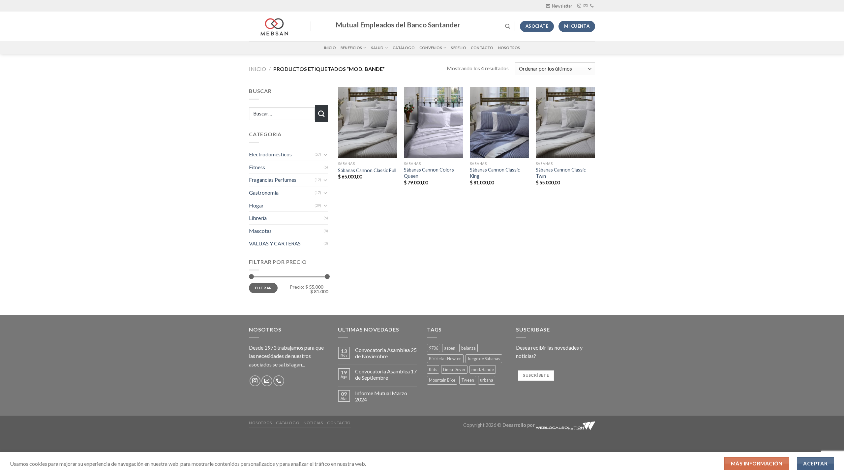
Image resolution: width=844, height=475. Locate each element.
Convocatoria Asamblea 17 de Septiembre (386, 374)
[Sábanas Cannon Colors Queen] (433, 122)
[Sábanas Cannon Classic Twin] (565, 122)
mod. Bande (482, 369)
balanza (468, 348)
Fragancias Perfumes (272, 179)
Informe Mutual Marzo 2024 (381, 396)
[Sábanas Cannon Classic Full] (367, 122)
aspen (449, 348)
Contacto (482, 48)
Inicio (330, 48)
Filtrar (263, 287)
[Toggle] (325, 154)
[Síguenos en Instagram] (579, 6)
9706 (433, 348)
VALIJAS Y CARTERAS (275, 243)
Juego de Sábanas (483, 358)
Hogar (256, 205)
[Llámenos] (592, 6)
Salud (377, 48)
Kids (433, 369)
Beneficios (351, 48)
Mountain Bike (442, 380)
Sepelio (458, 48)
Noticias (313, 422)
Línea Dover (454, 369)
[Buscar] (507, 26)
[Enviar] (321, 113)
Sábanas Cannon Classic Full (367, 170)
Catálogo (404, 48)
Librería (258, 218)
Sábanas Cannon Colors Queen (429, 173)
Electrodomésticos (270, 154)
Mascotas (260, 231)
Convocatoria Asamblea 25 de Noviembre (386, 353)
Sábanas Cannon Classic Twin (561, 173)
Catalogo (287, 422)
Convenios (430, 48)
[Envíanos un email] (586, 6)
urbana (486, 380)
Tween (467, 380)
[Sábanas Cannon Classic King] (499, 122)
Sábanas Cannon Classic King (495, 173)
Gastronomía (264, 192)
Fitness (257, 167)
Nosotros (509, 48)
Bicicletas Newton (445, 358)
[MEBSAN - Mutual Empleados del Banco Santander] (275, 26)
